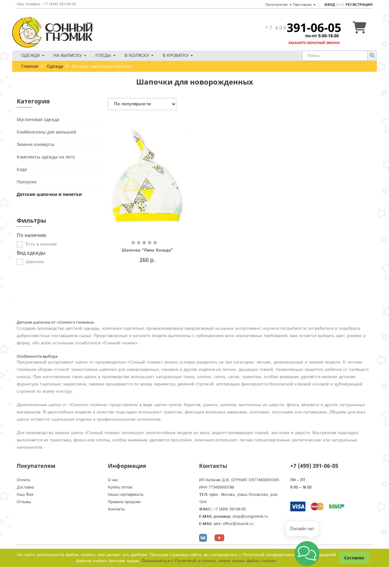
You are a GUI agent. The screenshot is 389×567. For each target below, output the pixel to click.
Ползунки (26, 182)
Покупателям (277, 4)
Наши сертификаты (125, 495)
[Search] (372, 55)
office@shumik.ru (238, 524)
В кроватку (176, 56)
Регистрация (359, 4)
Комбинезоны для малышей (46, 132)
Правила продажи (124, 502)
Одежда (31, 56)
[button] (307, 553)
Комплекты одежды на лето (46, 157)
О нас (113, 480)
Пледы (103, 56)
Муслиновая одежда (38, 119)
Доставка (25, 487)
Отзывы (24, 502)
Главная (29, 66)
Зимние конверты (35, 144)
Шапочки (35, 262)
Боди (22, 169)
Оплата (23, 480)
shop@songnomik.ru (250, 517)
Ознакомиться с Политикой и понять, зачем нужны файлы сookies (209, 561)
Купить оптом (120, 487)
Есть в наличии (41, 244)
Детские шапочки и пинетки (49, 194)
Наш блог (25, 495)
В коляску (137, 56)
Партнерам (303, 4)
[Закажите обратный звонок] (303, 28)
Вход (330, 4)
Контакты (116, 509)
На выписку (68, 56)
